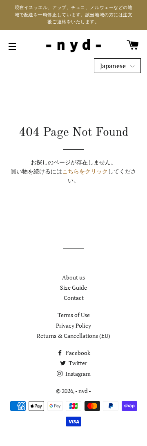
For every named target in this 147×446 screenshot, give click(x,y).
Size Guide (73, 287)
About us (73, 277)
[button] (117, 65)
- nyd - (83, 391)
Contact (74, 298)
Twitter (77, 363)
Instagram (77, 373)
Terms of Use (74, 315)
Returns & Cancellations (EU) (73, 335)
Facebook (77, 353)
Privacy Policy (73, 325)
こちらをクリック (85, 171)
